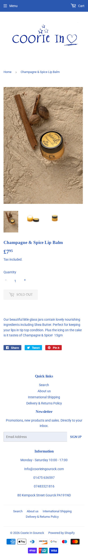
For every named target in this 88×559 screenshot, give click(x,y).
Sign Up (75, 437)
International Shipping (44, 397)
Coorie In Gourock (32, 533)
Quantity (10, 272)
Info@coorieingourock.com (44, 469)
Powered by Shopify (61, 533)
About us (44, 391)
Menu (13, 6)
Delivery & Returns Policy (44, 403)
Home (7, 72)
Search (44, 385)
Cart (80, 6)
